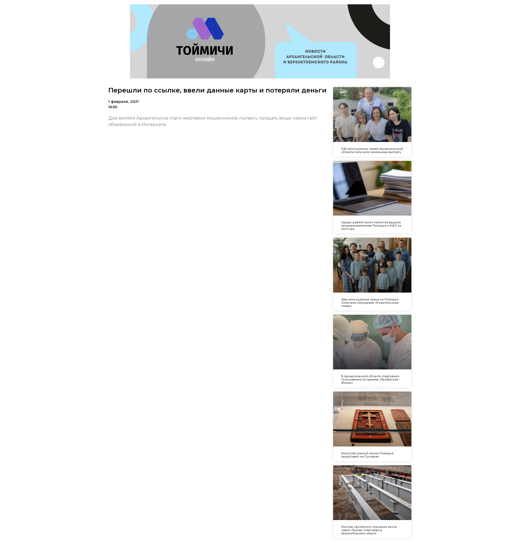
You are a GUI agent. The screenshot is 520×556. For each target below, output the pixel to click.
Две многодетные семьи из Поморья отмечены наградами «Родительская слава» (370, 303)
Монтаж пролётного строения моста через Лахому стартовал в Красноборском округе (369, 530)
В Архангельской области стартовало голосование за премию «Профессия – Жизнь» (370, 380)
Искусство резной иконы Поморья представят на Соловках (367, 455)
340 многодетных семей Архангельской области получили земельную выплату (372, 150)
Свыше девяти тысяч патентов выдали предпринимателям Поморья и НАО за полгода (371, 226)
